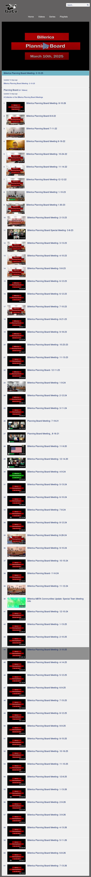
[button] (45, 46)
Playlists (64, 16)
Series (52, 16)
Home (31, 16)
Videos (41, 16)
